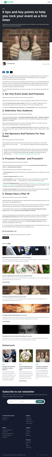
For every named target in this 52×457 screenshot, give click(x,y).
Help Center (28, 442)
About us (28, 430)
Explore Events (5, 417)
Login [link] (49, 2)
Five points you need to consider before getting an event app (17, 336)
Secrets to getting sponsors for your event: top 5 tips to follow (17, 275)
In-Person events (29, 421)
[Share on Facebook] (3, 72)
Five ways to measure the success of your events (14, 296)
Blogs (27, 443)
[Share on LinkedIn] (7, 72)
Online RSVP (5, 431)
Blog (3, 8)
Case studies (28, 447)
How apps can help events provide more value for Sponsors (16, 257)
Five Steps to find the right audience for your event (14, 315)
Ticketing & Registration (7, 430)
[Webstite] (37, 454)
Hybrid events (29, 419)
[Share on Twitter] (11, 72)
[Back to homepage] (9, 2)
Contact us (4, 419)
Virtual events (28, 417)
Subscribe (5, 237)
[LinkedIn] (46, 454)
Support (27, 445)
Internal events (29, 423)
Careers (27, 433)
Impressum (28, 435)
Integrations (4, 437)
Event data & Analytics (6, 435)
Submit (40, 401)
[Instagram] (43, 454)
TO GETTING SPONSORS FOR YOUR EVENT (29, 154)
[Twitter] (40, 454)
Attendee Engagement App (7, 433)
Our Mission (28, 431)
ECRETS (16, 154)
